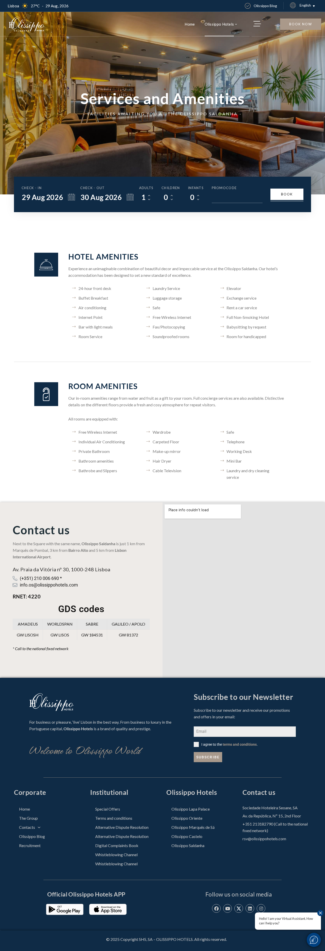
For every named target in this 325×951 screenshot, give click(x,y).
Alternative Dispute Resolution (122, 827)
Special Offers (107, 809)
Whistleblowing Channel (116, 854)
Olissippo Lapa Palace (190, 809)
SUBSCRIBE (208, 757)
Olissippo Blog (32, 836)
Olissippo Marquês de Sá (193, 827)
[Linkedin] (250, 908)
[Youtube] (227, 908)
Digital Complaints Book (116, 845)
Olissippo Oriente (186, 818)
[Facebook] (216, 908)
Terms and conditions (113, 818)
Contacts (27, 827)
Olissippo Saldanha (187, 845)
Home (24, 809)
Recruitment (30, 845)
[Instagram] (261, 908)
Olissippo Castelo (186, 836)
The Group (28, 818)
